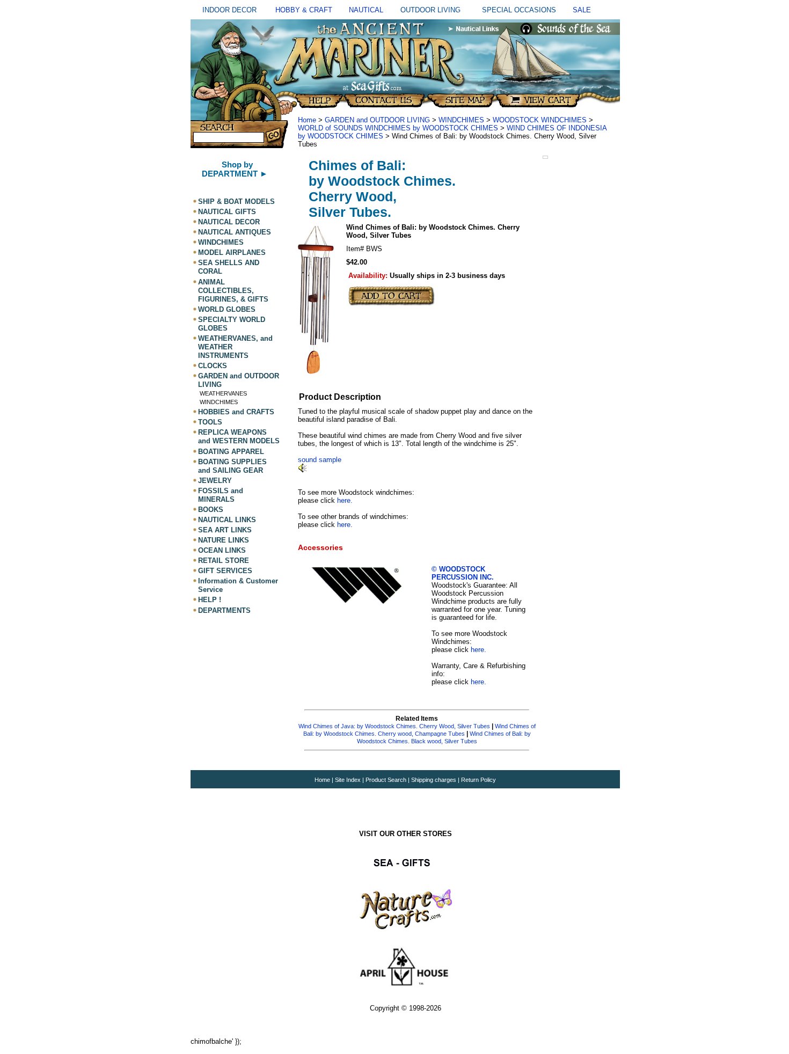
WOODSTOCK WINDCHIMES (541, 120)
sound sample (319, 460)
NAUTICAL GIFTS (227, 212)
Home (307, 120)
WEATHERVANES (223, 393)
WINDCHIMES (221, 242)
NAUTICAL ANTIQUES (234, 232)
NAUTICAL (366, 10)
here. (345, 500)
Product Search (386, 780)
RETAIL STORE (223, 561)
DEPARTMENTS (224, 610)
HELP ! (209, 600)
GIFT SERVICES (225, 571)
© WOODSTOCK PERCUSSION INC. (463, 573)
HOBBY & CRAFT (303, 10)
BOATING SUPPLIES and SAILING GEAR (232, 466)
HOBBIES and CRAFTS (236, 412)
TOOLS (210, 422)
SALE (582, 10)
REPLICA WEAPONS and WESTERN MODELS (239, 436)
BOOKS (210, 510)
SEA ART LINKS (225, 530)
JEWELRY (215, 481)
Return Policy (478, 780)
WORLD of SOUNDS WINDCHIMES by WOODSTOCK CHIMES (398, 128)
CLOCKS (212, 366)
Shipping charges (434, 780)
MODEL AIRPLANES (232, 252)
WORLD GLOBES (226, 309)
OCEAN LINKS (222, 550)
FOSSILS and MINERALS (220, 495)
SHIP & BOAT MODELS (236, 201)
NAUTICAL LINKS (227, 520)
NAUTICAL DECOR (229, 222)
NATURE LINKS (223, 540)
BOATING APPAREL (231, 452)
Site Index (348, 780)
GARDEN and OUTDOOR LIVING (377, 120)
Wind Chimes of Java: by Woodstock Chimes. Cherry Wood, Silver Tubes (394, 726)
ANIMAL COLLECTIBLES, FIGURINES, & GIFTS (233, 290)
